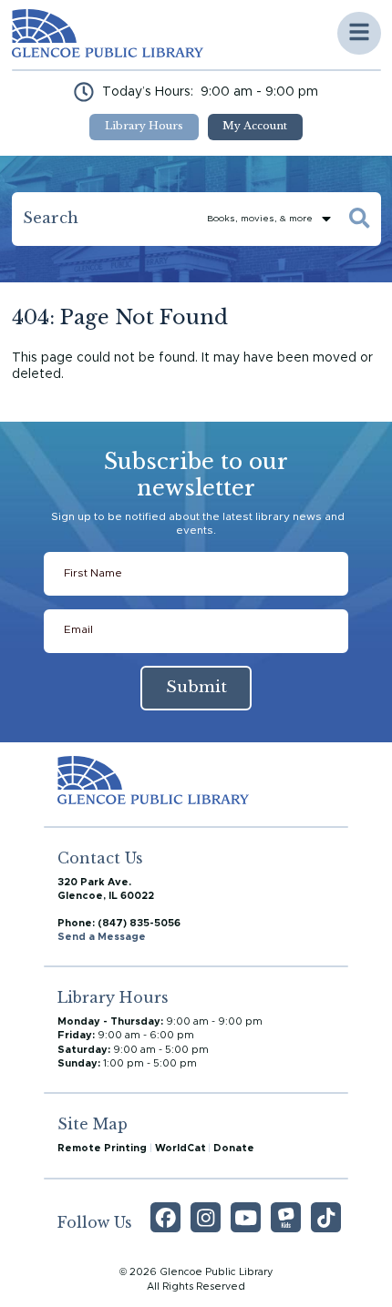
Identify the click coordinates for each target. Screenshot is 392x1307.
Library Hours (144, 125)
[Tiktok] (326, 1217)
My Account (254, 125)
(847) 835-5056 (139, 923)
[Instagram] (206, 1217)
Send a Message (101, 937)
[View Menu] (359, 34)
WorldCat (180, 1148)
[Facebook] (165, 1217)
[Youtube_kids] (286, 1217)
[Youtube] (246, 1217)
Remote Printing (102, 1148)
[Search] (359, 219)
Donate (233, 1148)
